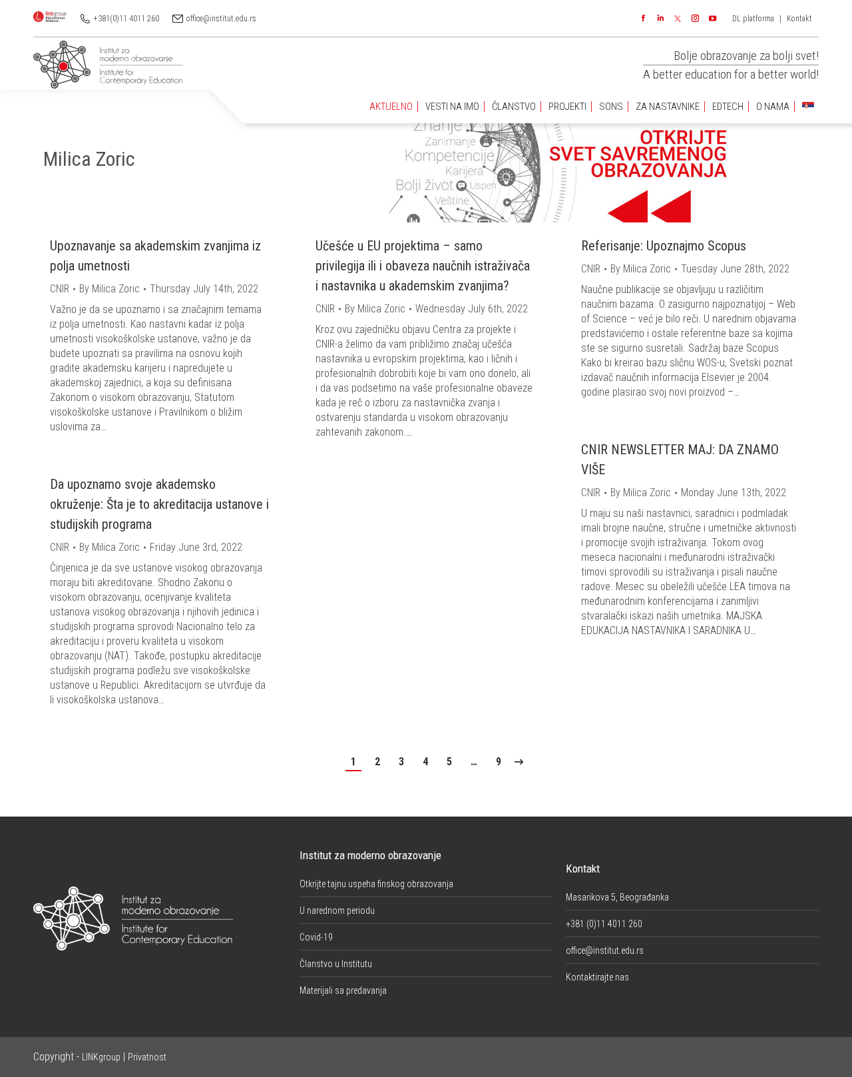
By (109, 288)
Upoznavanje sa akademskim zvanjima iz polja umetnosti (155, 256)
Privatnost (147, 1057)
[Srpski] (808, 107)
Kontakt (799, 18)
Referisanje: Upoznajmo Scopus (663, 246)
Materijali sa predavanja (343, 990)
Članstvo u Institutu (336, 963)
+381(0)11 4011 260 (126, 18)
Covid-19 (316, 937)
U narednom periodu (337, 910)
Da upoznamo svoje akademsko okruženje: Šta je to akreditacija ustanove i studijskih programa (159, 504)
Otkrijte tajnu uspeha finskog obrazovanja (376, 884)
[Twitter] (677, 18)
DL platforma (753, 18)
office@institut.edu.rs (221, 18)
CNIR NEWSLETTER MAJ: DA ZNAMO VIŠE (680, 460)
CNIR (59, 288)
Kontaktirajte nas (597, 977)
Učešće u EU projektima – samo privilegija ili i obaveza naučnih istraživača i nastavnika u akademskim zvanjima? (423, 266)
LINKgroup (101, 1057)
